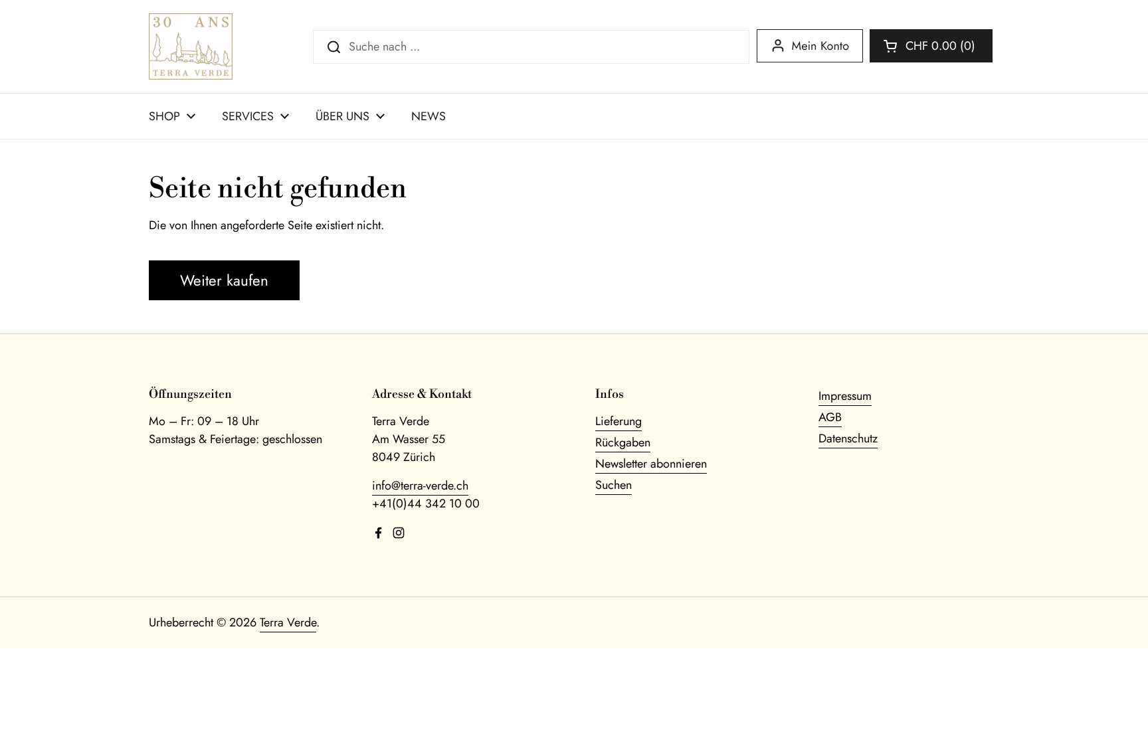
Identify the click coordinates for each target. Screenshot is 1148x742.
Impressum (845, 396)
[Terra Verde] (191, 46)
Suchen (613, 485)
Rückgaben (622, 442)
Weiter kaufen (224, 280)
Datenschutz (848, 438)
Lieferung (618, 421)
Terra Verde (288, 622)
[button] (931, 45)
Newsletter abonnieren (651, 463)
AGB (830, 417)
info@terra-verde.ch (420, 485)
